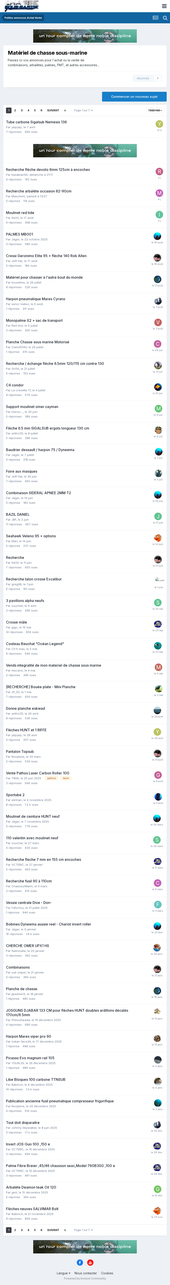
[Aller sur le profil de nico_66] (158, 1103)
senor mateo (20, 304)
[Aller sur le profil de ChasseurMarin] (157, 883)
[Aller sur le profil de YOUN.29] (158, 1060)
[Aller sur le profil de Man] (158, 538)
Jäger (15, 239)
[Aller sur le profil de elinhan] (158, 797)
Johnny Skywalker (24, 1127)
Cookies (107, 1273)
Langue (63, 1273)
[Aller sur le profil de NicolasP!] (158, 645)
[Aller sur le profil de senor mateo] (158, 301)
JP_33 (15, 692)
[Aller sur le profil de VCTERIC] (158, 624)
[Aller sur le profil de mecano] (158, 667)
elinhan (17, 800)
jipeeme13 (18, 994)
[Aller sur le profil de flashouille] (157, 947)
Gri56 (15, 368)
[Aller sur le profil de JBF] (158, 516)
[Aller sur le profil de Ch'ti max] (158, 473)
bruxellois (18, 282)
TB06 (15, 778)
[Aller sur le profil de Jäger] (157, 236)
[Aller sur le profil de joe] (157, 1012)
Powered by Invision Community (85, 1278)
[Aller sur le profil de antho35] (157, 710)
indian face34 (21, 1041)
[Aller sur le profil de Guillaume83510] (158, 775)
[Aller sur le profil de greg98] (158, 581)
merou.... (17, 412)
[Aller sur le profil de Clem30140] (157, 344)
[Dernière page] (65, 110)
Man (14, 541)
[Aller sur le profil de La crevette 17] (158, 387)
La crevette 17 (21, 390)
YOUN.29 (18, 1063)
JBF (14, 519)
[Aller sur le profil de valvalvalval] (158, 322)
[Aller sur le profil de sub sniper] (157, 258)
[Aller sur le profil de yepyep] (159, 124)
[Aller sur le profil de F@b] (158, 904)
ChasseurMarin (22, 886)
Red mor (17, 325)
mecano (17, 670)
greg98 (16, 584)
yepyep (17, 127)
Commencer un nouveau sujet (134, 96)
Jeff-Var (17, 261)
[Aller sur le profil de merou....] (158, 408)
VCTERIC (18, 864)
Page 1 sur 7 (82, 110)
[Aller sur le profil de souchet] (158, 602)
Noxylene (18, 756)
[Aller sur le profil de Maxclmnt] (159, 193)
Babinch (17, 1084)
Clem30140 (19, 347)
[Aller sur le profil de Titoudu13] (158, 689)
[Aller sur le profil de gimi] (157, 1189)
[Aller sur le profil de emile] (158, 1081)
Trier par (154, 110)
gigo (14, 627)
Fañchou (18, 907)
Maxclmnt (18, 196)
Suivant (53, 110)
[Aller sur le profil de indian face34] (157, 1038)
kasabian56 (20, 174)
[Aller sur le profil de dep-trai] (158, 430)
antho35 (17, 433)
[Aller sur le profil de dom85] (157, 279)
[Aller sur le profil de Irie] (159, 214)
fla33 (15, 218)
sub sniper (19, 972)
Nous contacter (86, 1273)
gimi (14, 1192)
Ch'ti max (18, 649)
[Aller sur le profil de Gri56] (158, 365)
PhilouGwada (21, 1020)
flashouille (19, 951)
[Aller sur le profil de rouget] (159, 171)
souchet (17, 606)
